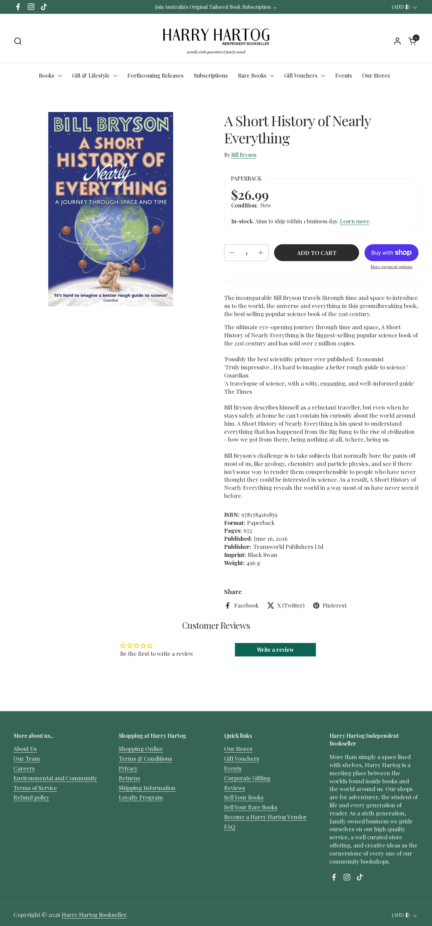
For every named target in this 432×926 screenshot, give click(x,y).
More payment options (391, 266)
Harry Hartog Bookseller (94, 914)
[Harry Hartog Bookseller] (216, 41)
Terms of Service (35, 787)
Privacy (128, 768)
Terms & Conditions (145, 758)
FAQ (229, 826)
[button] (18, 41)
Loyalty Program (141, 797)
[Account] (397, 41)
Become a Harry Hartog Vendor (265, 816)
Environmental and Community (55, 778)
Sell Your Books (244, 797)
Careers (24, 768)
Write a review (275, 649)
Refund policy (31, 797)
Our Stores (238, 748)
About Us (25, 748)
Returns (129, 778)
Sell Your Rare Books (250, 807)
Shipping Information (147, 787)
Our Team (27, 758)
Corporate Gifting (247, 778)
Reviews (234, 787)
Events (233, 768)
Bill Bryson (243, 154)
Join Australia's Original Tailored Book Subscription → (216, 6)
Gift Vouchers (241, 758)
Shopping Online (141, 748)
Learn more (354, 221)
